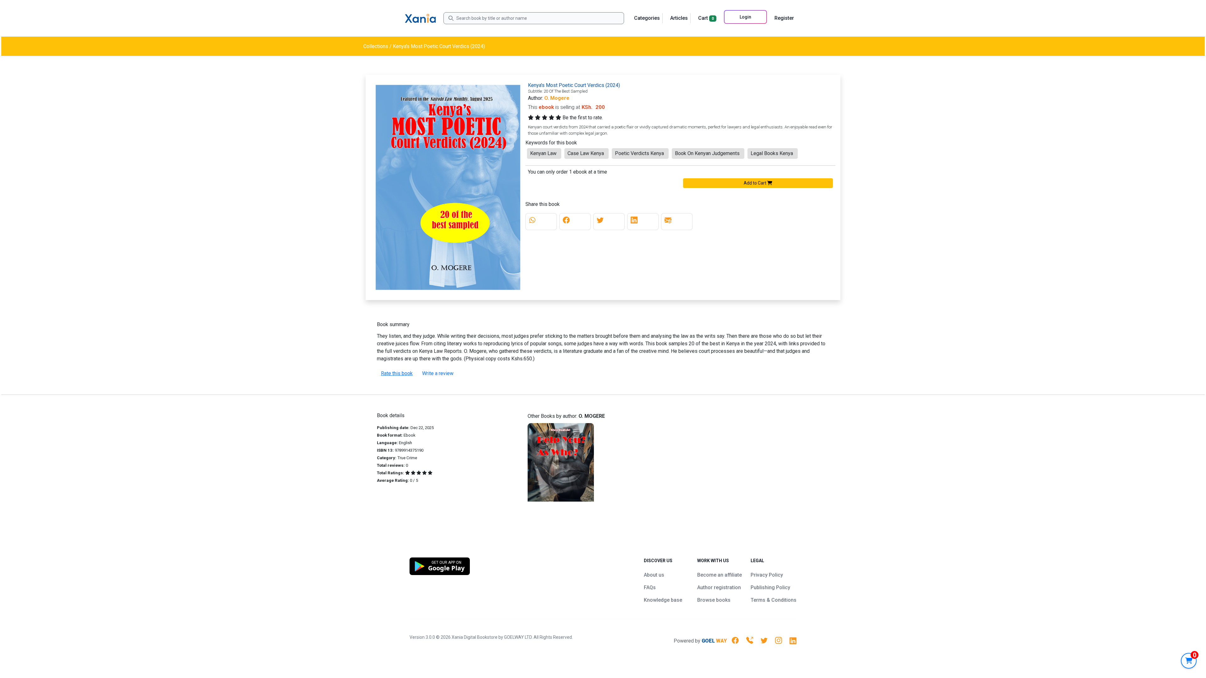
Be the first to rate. (582, 118)
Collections (375, 46)
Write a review (438, 373)
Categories (647, 18)
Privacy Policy (767, 575)
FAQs (650, 587)
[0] (1188, 660)
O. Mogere (556, 98)
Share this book (542, 204)
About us (654, 575)
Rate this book (397, 373)
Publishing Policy (770, 587)
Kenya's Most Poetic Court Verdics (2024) (439, 46)
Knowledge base (663, 600)
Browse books (714, 600)
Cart (706, 18)
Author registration (719, 587)
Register (784, 18)
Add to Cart (755, 183)
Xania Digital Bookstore (474, 637)
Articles (679, 18)
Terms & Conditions (773, 600)
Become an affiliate (719, 575)
